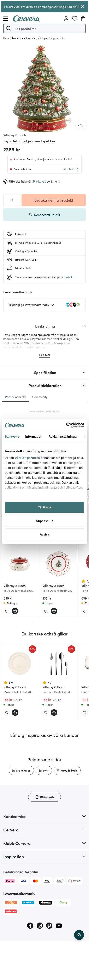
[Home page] (26, 20)
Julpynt (43, 770)
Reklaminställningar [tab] (63, 436)
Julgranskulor (21, 770)
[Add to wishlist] (80, 126)
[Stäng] (82, 6)
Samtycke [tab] (12, 436)
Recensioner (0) (15, 397)
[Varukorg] (83, 18)
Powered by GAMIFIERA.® (44, 411)
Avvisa (44, 534)
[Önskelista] (74, 18)
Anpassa (42, 520)
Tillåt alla (44, 507)
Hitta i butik (68, 169)
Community (39, 397)
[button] (9, 28)
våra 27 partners (27, 457)
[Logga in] (66, 18)
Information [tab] (33, 436)
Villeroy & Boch (67, 770)
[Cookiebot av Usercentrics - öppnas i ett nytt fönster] (66, 425)
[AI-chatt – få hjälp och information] (79, 935)
